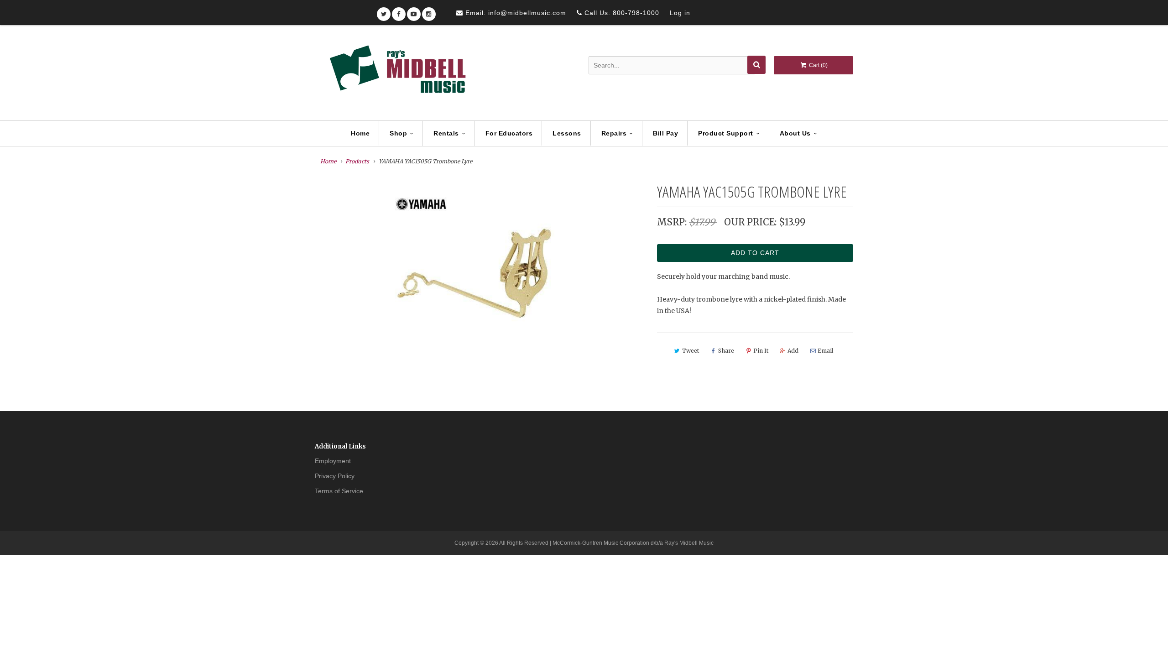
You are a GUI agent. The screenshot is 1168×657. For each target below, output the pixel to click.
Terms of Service (339, 491)
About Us (795, 133)
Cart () (818, 65)
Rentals (446, 133)
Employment (333, 460)
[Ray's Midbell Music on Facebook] (399, 11)
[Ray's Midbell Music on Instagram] (429, 11)
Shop (398, 133)
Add (792, 350)
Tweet (690, 350)
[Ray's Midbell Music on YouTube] (414, 11)
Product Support (725, 133)
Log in (680, 12)
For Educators (509, 133)
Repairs (614, 133)
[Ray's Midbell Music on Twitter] (384, 11)
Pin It (760, 350)
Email (825, 350)
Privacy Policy (335, 476)
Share (726, 350)
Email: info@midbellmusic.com (514, 12)
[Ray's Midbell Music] (397, 73)
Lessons (567, 133)
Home (360, 133)
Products (357, 161)
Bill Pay (665, 133)
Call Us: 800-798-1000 (620, 12)
